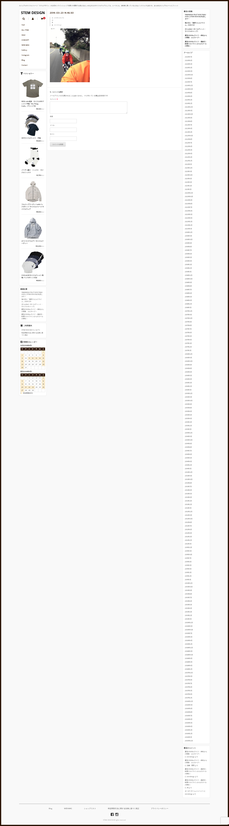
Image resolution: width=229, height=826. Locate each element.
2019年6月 (188, 254)
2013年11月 (188, 476)
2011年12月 (188, 547)
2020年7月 (188, 207)
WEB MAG (25, 45)
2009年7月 (188, 633)
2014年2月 (188, 465)
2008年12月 (189, 648)
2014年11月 (188, 436)
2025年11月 (188, 71)
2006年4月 (188, 726)
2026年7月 (188, 57)
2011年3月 (188, 572)
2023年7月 (188, 125)
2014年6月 (188, 454)
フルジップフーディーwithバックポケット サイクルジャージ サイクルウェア (32, 207)
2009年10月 (189, 630)
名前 (51, 116)
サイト (52, 134)
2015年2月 (188, 426)
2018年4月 (188, 300)
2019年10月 (189, 239)
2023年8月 (188, 121)
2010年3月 (188, 612)
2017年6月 (188, 332)
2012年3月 (188, 537)
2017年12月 (188, 311)
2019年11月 (188, 236)
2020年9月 (188, 200)
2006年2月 (188, 733)
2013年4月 (188, 497)
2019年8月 (188, 247)
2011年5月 (188, 565)
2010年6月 (188, 601)
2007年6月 (188, 687)
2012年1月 (188, 544)
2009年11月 (189, 626)
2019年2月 (188, 268)
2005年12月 (189, 741)
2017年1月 (188, 350)
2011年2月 (188, 576)
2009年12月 (189, 622)
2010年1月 (188, 619)
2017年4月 (188, 340)
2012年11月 (188, 515)
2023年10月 (189, 114)
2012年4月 (188, 533)
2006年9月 (188, 708)
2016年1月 (188, 390)
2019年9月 (188, 243)
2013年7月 (188, 486)
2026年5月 (188, 64)
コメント (54, 99)
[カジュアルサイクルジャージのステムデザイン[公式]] (33, 13)
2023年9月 (188, 118)
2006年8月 (188, 712)
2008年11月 (189, 651)
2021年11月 (188, 171)
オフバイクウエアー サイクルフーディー (32, 242)
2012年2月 (188, 540)
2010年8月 (188, 594)
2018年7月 (188, 289)
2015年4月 (188, 418)
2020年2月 (188, 225)
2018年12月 (188, 275)
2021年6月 (188, 178)
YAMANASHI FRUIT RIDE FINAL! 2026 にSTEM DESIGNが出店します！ (195, 17)
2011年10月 (188, 554)
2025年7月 (188, 82)
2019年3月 (188, 264)
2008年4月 (188, 665)
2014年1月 (188, 469)
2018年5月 (188, 297)
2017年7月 (188, 329)
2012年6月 (188, 529)
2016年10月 (189, 361)
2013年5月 (188, 494)
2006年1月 (188, 737)
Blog (23, 60)
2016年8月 (188, 368)
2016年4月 (188, 379)
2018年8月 (188, 286)
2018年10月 (189, 279)
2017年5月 (188, 336)
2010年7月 (188, 597)
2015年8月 (188, 408)
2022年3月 (188, 157)
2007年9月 (188, 680)
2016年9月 (188, 365)
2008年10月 (189, 655)
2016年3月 (188, 383)
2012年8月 (188, 522)
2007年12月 (189, 673)
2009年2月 (188, 644)
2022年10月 (189, 136)
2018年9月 (188, 282)
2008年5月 (188, 662)
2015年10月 (189, 400)
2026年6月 (188, 60)
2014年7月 (188, 451)
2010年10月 (189, 587)
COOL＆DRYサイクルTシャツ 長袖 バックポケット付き (32, 276)
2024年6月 (188, 96)
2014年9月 (188, 443)
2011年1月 (188, 580)
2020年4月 (188, 218)
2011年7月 (188, 558)
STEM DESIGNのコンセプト (30, 330)
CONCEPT (25, 40)
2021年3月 (188, 186)
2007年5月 (188, 690)
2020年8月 (188, 204)
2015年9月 (188, 404)
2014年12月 (188, 433)
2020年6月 (188, 211)
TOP (23, 25)
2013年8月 (188, 483)
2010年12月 (189, 583)
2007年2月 (188, 698)
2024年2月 (188, 103)
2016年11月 (188, 358)
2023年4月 (188, 128)
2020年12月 (189, 193)
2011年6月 (188, 562)
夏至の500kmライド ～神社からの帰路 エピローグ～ (196, 36)
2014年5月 (188, 458)
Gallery (24, 50)
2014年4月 (188, 461)
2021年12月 (188, 168)
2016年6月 (188, 372)
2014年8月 (188, 447)
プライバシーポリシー (159, 809)
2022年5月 (188, 150)
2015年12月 (188, 393)
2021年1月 (188, 189)
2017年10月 (188, 318)
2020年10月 (189, 196)
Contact (25, 65)
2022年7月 (188, 143)
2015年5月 (188, 415)
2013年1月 (188, 508)
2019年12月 (188, 232)
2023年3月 (188, 132)
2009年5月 (188, 637)
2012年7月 (188, 526)
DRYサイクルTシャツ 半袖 (31, 138)
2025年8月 (188, 78)
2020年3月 (188, 221)
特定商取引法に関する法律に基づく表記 (32, 334)
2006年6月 (188, 719)
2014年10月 (189, 440)
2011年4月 (188, 569)
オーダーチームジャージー (194, 791)
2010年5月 (188, 605)
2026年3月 (188, 68)
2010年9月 (188, 590)
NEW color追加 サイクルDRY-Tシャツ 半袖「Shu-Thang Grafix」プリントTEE (32, 104)
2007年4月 (188, 694)
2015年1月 (188, 429)
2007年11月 (188, 676)
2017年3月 (188, 343)
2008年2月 (188, 669)
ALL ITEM (25, 30)
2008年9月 (188, 658)
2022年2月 (188, 161)
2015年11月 (188, 397)
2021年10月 (189, 175)
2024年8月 (188, 93)
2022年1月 (188, 164)
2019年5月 (188, 257)
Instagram (25, 55)
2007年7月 (188, 683)
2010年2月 (188, 615)
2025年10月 (189, 75)
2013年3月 (188, 501)
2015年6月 (188, 411)
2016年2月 (188, 386)
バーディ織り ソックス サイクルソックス (32, 171)
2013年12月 (188, 472)
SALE (23, 35)
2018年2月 (188, 304)
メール (52, 125)
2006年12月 (189, 701)
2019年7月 (188, 250)
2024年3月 (188, 100)
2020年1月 (188, 229)
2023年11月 (188, 110)
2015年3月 (188, 422)
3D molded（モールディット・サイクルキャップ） (195, 30)
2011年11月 (188, 551)
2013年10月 (189, 479)
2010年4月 (188, 608)
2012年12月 (188, 511)
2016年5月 (188, 375)
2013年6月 (188, 490)
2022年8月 (188, 139)
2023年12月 (189, 107)
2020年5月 (188, 214)
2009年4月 (188, 640)
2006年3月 (188, 730)
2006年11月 (189, 705)
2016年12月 (188, 354)
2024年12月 (189, 85)
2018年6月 (188, 293)
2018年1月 (188, 307)
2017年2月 (188, 347)
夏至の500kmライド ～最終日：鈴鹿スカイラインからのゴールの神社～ (196, 44)
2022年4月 (188, 153)
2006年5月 (188, 723)
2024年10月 (189, 89)
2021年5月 (188, 182)
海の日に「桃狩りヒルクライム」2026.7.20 (195, 24)
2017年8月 (188, 325)
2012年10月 (189, 519)
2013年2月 (188, 504)
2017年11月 (188, 315)
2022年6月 (188, 146)
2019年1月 (188, 272)
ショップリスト (90, 809)
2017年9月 (188, 322)
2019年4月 (188, 261)
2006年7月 (188, 716)
